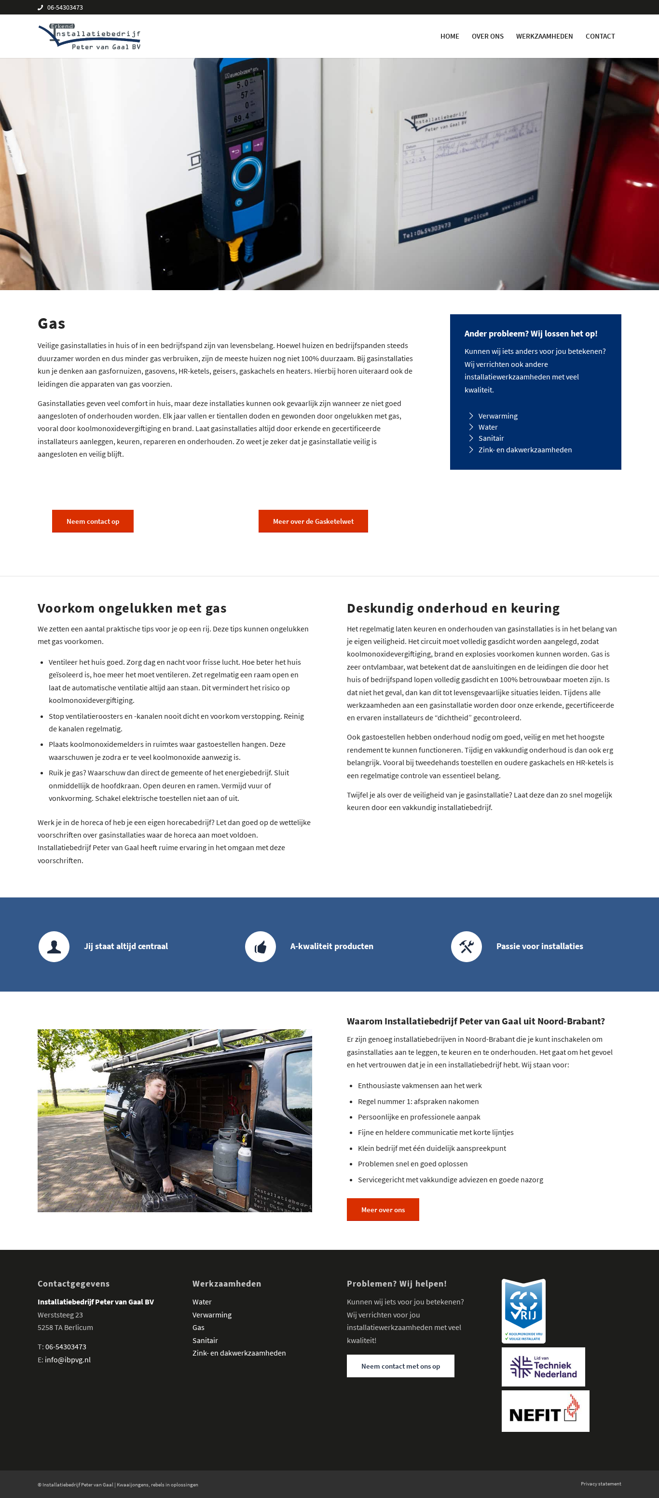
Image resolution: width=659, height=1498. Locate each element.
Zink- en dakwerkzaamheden (525, 449)
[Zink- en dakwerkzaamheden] (471, 449)
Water (488, 427)
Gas (198, 1327)
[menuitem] (450, 36)
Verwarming (498, 415)
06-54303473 (65, 7)
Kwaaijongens (133, 1484)
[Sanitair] (471, 438)
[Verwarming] (471, 415)
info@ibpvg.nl (68, 1359)
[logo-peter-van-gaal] (89, 36)
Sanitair (491, 438)
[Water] (471, 427)
